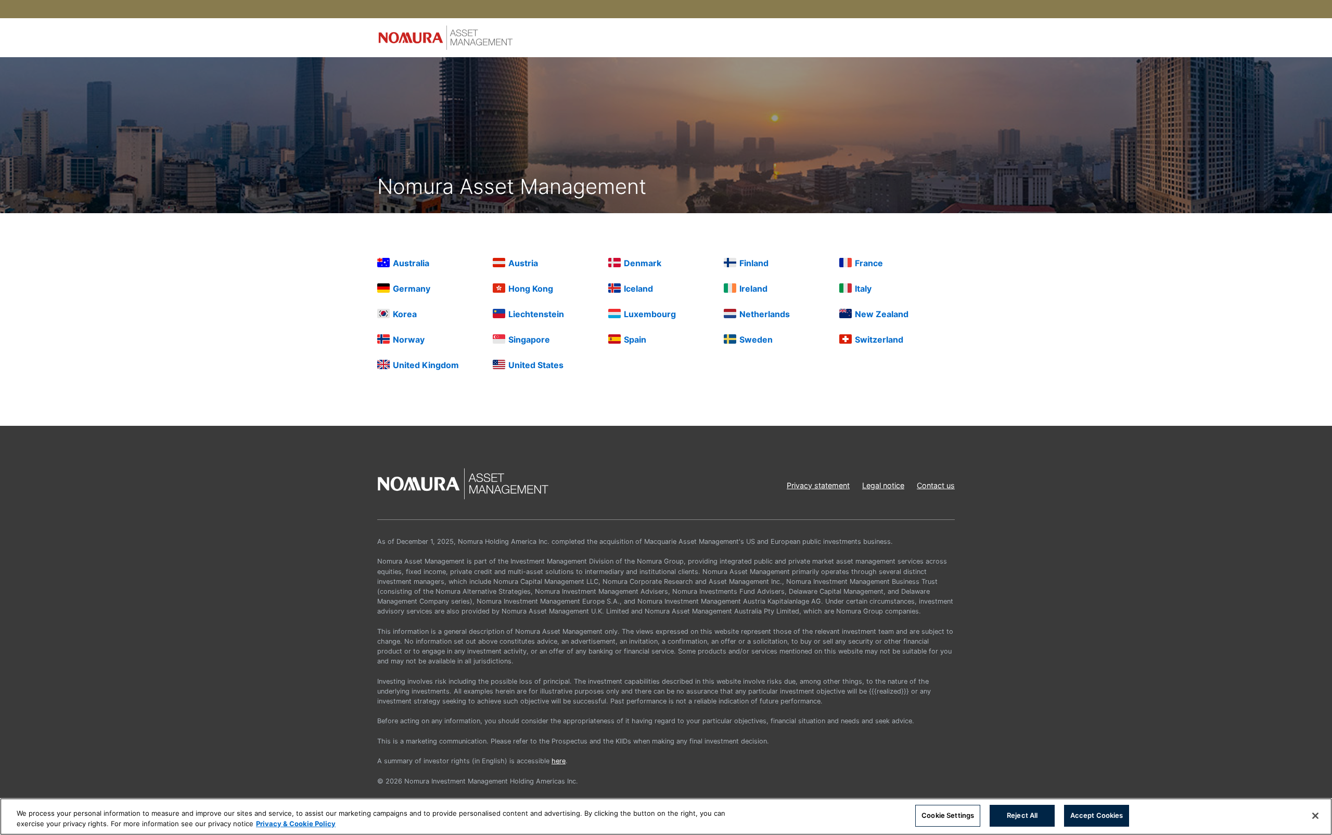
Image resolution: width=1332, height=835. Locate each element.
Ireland (753, 288)
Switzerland (879, 339)
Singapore (529, 339)
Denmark (642, 263)
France (869, 263)
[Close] (1315, 815)
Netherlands (764, 314)
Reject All (1022, 815)
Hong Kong (530, 288)
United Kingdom (426, 365)
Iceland (638, 288)
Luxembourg (650, 314)
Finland (754, 263)
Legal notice (883, 485)
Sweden (756, 339)
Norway (409, 339)
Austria (523, 263)
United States (535, 365)
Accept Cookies (1096, 815)
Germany (411, 288)
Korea (405, 314)
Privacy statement (818, 485)
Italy (863, 288)
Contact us (936, 485)
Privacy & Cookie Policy (296, 823)
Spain (635, 339)
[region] (666, 816)
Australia (411, 263)
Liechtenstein (536, 314)
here (559, 761)
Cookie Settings (947, 815)
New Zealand (881, 314)
